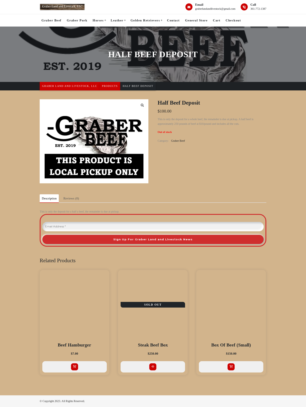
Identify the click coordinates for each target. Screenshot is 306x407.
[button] (142, 105)
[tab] (49, 198)
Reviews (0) (71, 198)
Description (49, 198)
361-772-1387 (258, 8)
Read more (152, 366)
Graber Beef (178, 140)
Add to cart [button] (74, 366)
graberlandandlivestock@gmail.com (215, 8)
